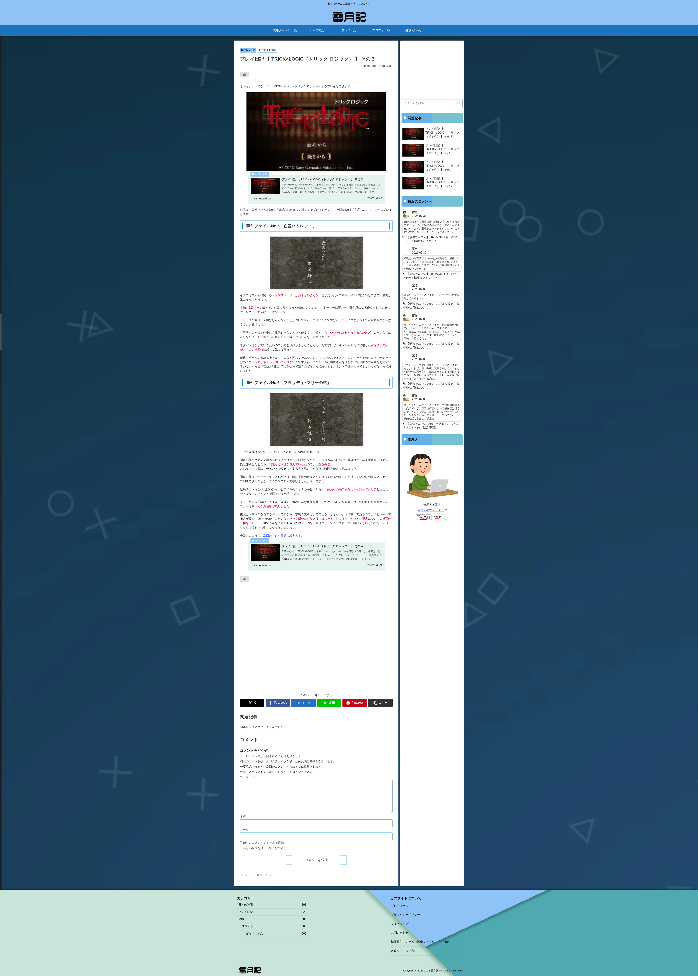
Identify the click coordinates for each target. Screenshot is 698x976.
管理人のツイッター (431, 510)
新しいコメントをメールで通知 (263, 842)
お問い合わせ (399, 932)
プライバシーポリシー (405, 914)
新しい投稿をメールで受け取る (263, 848)
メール (244, 829)
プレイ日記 (249, 50)
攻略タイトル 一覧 (403, 950)
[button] (380, 703)
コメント (247, 777)
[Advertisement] (316, 643)
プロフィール (399, 905)
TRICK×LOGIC (268, 50)
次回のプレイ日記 (274, 535)
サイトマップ (399, 923)
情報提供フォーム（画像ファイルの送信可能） (421, 941)
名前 (243, 816)
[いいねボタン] (244, 74)
